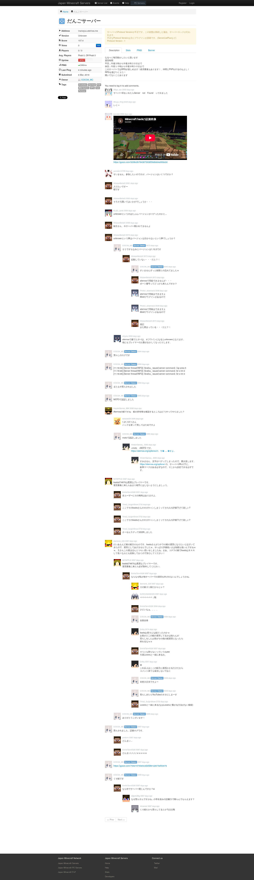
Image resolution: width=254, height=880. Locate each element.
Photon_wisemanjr (147, 290)
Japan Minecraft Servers (74, 3)
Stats (128, 50)
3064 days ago (130, 210)
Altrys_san (117, 89)
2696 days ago (126, 114)
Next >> (121, 819)
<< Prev (110, 819)
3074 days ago (151, 629)
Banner (151, 50)
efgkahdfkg (135, 796)
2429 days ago (130, 101)
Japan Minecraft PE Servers (70, 867)
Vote (98, 45)
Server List (102, 2)
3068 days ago (132, 222)
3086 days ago (136, 408)
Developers (110, 876)
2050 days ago (128, 89)
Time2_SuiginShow (130, 504)
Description (114, 50)
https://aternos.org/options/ (152, 464)
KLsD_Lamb (118, 210)
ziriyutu (125, 336)
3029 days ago (170, 678)
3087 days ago (129, 479)
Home (107, 863)
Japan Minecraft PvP (67, 872)
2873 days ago (158, 277)
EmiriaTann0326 (129, 492)
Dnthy (142, 629)
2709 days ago (127, 171)
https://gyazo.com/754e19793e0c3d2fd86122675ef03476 (140, 765)
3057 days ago (142, 492)
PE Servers (139, 2)
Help (126, 2)
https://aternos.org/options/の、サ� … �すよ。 (153, 450)
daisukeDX (126, 418)
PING (139, 50)
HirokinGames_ (137, 444)
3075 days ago (132, 235)
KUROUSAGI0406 (147, 594)
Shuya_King (118, 101)
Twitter (156, 863)
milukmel (143, 806)
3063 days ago (132, 198)
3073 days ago (152, 245)
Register (183, 2)
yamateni (117, 171)
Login (192, 2)
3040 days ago (170, 266)
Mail (155, 867)
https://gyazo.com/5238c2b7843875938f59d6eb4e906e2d (140, 162)
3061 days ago (132, 183)
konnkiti (116, 114)
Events (115, 2)
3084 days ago (143, 351)
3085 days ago (143, 395)
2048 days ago (161, 290)
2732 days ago (144, 504)
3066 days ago (134, 336)
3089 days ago (143, 774)
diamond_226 (119, 541)
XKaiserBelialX (119, 183)
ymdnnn (125, 737)
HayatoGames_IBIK (121, 408)
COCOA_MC (87, 79)
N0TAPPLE (117, 479)
